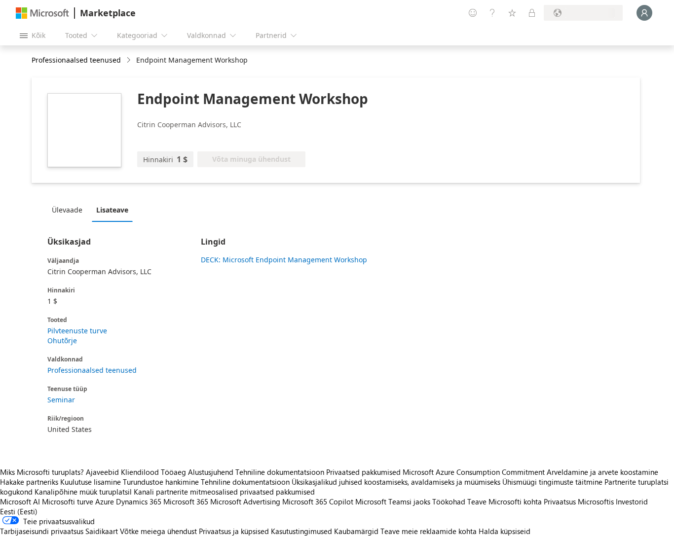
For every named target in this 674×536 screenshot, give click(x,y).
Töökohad (448, 501)
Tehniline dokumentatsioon (279, 472)
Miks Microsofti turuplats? (42, 472)
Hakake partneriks (29, 482)
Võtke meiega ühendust (158, 531)
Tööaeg (173, 472)
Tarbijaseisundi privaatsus (41, 531)
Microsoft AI (20, 501)
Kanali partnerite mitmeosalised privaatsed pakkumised (224, 492)
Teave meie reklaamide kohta (428, 531)
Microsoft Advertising (245, 501)
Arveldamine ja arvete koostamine (602, 472)
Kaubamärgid (356, 531)
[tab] (69, 209)
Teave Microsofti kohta (504, 501)
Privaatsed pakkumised (363, 472)
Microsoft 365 (185, 501)
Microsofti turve (67, 501)
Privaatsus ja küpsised (234, 531)
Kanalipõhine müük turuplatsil (83, 492)
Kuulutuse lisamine (90, 482)
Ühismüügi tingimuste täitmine (552, 482)
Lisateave (112, 209)
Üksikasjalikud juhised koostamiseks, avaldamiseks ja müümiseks (396, 482)
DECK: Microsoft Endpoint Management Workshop (284, 259)
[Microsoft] (42, 13)
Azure (104, 501)
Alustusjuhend (210, 472)
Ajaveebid (102, 472)
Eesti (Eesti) (18, 511)
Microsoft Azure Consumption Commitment (475, 472)
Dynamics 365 (138, 501)
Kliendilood (140, 472)
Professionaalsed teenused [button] (76, 60)
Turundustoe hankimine (161, 482)
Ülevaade (67, 209)
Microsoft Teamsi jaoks (392, 501)
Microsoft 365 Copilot (317, 501)
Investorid (632, 501)
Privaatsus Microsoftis (579, 501)
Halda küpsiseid (504, 531)
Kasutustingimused (301, 531)
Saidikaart (101, 531)
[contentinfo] (129, 60)
